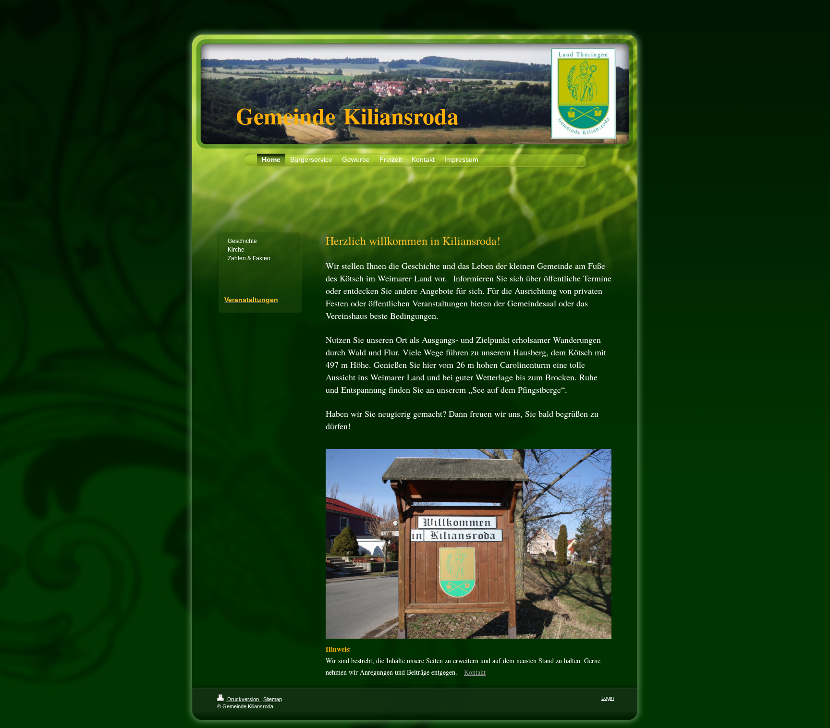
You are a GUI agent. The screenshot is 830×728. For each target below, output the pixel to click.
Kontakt (475, 672)
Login (607, 698)
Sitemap (272, 699)
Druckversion (243, 699)
